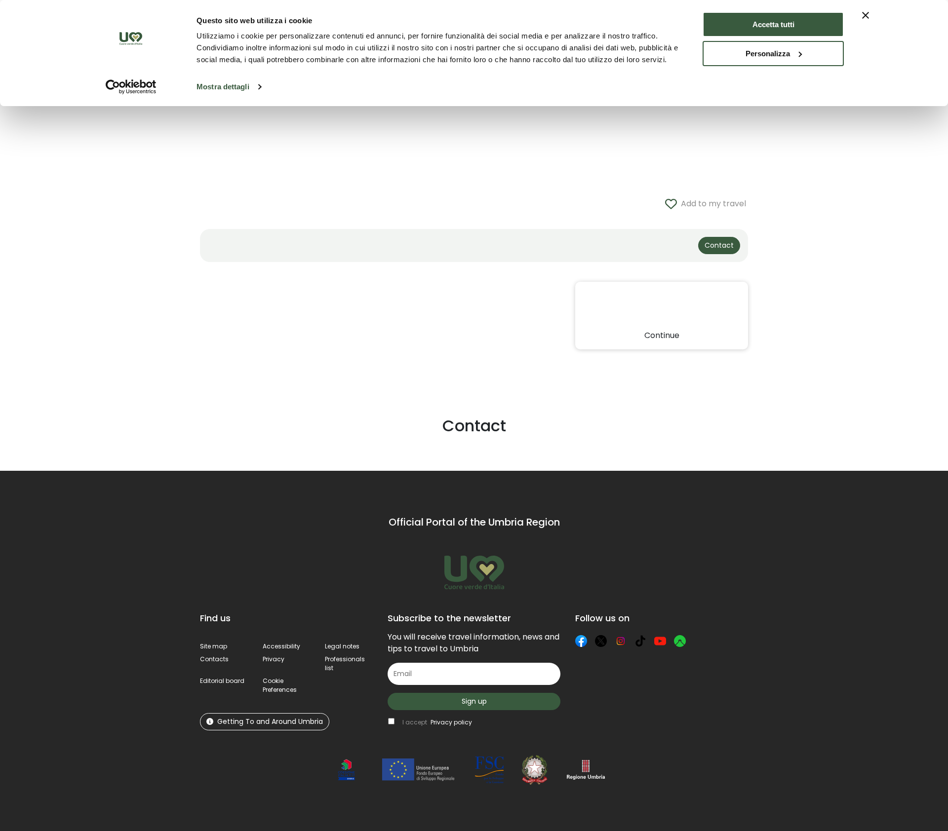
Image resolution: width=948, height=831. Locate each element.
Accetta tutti (773, 24)
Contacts (214, 659)
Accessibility (281, 646)
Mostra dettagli (223, 86)
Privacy (273, 659)
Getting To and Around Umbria (270, 721)
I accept (437, 722)
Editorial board (222, 681)
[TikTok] (640, 641)
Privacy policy (451, 722)
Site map (213, 646)
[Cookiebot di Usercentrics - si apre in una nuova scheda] (131, 86)
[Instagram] (621, 641)
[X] (601, 641)
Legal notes (342, 646)
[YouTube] (660, 641)
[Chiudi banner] (865, 15)
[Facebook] (581, 641)
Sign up (474, 701)
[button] (280, 685)
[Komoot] (680, 641)
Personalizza (768, 53)
